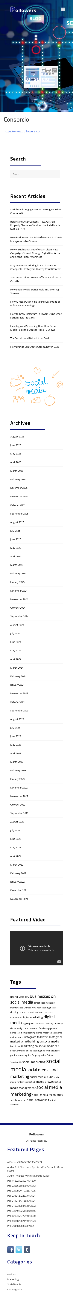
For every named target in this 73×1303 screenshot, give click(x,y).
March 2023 (16, 761)
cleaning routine (18, 1012)
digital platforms (31, 1023)
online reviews (52, 1050)
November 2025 (19, 496)
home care (15, 1032)
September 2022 (19, 813)
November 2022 (19, 796)
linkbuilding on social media (41, 1041)
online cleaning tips (35, 1050)
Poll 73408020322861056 (20, 1226)
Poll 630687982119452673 (21, 1221)
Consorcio (36, 79)
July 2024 (15, 633)
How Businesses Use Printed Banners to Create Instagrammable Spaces (36, 239)
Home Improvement (46, 1032)
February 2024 (18, 676)
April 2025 (15, 556)
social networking (38, 1100)
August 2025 (17, 522)
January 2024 (17, 684)
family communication (27, 1028)
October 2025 (17, 505)
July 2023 (15, 727)
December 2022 (19, 787)
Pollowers (36, 1134)
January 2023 (17, 779)
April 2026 (15, 462)
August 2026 (17, 436)
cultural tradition (35, 1012)
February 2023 (18, 770)
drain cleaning (46, 1023)
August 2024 (17, 625)
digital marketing (32, 1017)
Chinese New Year (32, 1007)
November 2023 (19, 693)
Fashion (11, 1274)
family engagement (48, 1028)
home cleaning (28, 1032)
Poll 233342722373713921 (21, 1195)
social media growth (41, 1081)
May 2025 (15, 547)
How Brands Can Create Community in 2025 (34, 346)
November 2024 (19, 599)
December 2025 (19, 487)
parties (13, 1055)
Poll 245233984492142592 (21, 1205)
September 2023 (19, 710)
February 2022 (18, 873)
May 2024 (15, 650)
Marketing (13, 1279)
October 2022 (17, 804)
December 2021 (19, 890)
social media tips (18, 1100)
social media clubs (41, 1077)
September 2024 (19, 616)
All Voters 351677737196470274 (24, 1162)
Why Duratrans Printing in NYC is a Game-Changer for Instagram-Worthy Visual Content (35, 267)
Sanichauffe (16, 1062)
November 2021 (19, 899)
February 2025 (18, 573)
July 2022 (15, 830)
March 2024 (16, 667)
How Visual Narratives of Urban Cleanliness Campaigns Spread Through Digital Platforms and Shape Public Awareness (35, 253)
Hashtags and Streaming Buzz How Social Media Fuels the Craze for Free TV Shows (33, 327)
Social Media (14, 1284)
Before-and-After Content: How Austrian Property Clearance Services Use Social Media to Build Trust (35, 225)
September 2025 (19, 513)
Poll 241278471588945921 (21, 1200)
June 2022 (15, 838)
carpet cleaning (41, 1003)
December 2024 (19, 590)
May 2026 (15, 453)
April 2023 (15, 753)
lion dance (15, 1046)
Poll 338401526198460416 (21, 1210)
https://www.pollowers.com (23, 131)
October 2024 (17, 607)
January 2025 (17, 582)
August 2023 (17, 719)
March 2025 (16, 564)
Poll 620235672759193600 (21, 1216)
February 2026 (18, 479)
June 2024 (15, 642)
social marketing (33, 1062)
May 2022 (15, 847)
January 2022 (17, 881)
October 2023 (17, 702)
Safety (50, 1055)
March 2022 (16, 864)
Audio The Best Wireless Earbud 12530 (28, 1175)
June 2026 (15, 445)
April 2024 (15, 659)
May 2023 (15, 744)
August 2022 (17, 821)
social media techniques (47, 1095)
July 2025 (15, 530)
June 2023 (15, 736)
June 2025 (15, 539)
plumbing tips (24, 1055)
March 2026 (16, 470)
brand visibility (19, 997)
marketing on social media (37, 1046)
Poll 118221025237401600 (21, 1180)
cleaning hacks (49, 1007)
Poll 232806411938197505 (21, 1190)
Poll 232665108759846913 (21, 1185)
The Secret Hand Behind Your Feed (29, 338)
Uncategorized (15, 1289)
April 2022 (15, 856)
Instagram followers (36, 1037)
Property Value (39, 1055)
